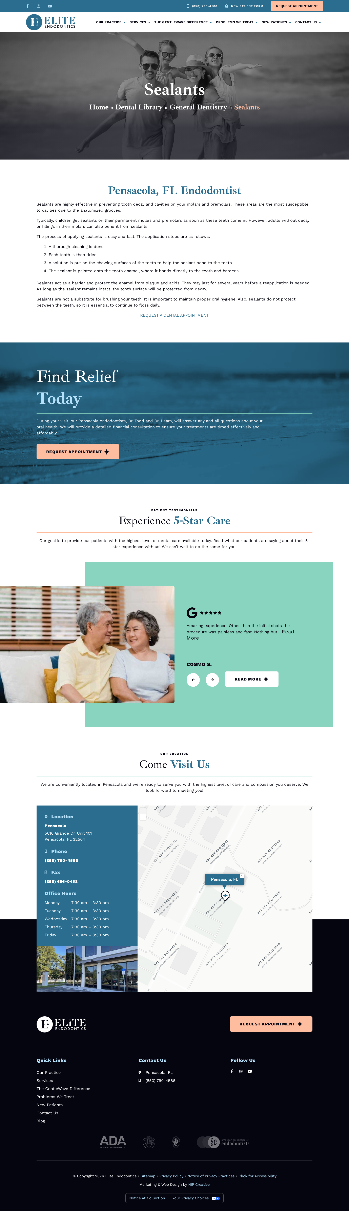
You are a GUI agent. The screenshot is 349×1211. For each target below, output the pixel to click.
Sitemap (148, 1176)
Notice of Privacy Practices (210, 1176)
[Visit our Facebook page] (27, 6)
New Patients (274, 22)
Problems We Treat (234, 22)
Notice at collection (147, 1198)
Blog (41, 1121)
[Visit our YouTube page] (50, 6)
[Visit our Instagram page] (38, 6)
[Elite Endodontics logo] (50, 22)
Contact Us (306, 22)
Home (98, 107)
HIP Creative (199, 1184)
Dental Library (139, 107)
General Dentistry (198, 107)
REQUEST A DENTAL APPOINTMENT (174, 315)
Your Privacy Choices (190, 1198)
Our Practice (108, 22)
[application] (225, 899)
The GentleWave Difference (181, 22)
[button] (225, 896)
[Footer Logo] (61, 1024)
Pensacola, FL (224, 879)
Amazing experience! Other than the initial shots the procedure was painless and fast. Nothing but (240, 632)
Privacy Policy (171, 1176)
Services (138, 22)
